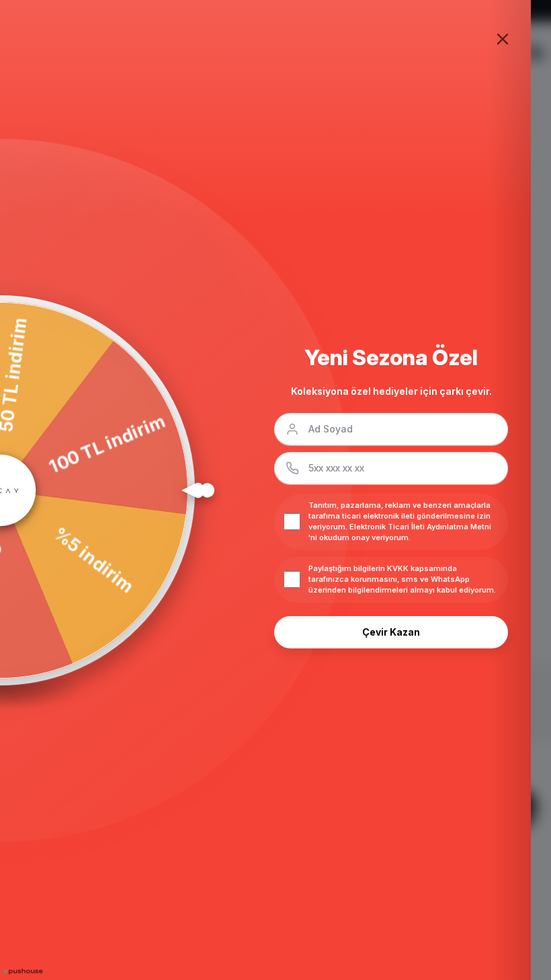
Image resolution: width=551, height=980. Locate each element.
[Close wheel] (503, 39)
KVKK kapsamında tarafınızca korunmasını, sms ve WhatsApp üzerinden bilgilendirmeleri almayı (389, 579)
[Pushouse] (21, 971)
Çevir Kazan (391, 632)
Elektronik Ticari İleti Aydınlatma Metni (420, 526)
